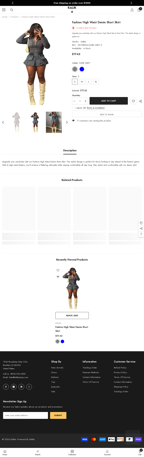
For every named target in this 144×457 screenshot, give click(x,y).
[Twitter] (29, 387)
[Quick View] (57, 276)
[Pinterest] (21, 387)
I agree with (81, 107)
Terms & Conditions (96, 108)
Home (4, 16)
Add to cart (108, 100)
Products (15, 16)
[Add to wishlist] (133, 101)
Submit (58, 415)
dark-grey (57, 341)
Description (69, 150)
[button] (3, 122)
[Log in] (132, 9)
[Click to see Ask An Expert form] (133, 437)
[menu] (3, 9)
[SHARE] (139, 101)
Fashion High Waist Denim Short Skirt (71, 329)
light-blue (62, 341)
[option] (72, 3)
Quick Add (72, 315)
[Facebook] (6, 387)
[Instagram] (13, 387)
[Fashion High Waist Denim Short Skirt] (72, 288)
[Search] (12, 10)
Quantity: (76, 95)
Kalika (83, 41)
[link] (18, 238)
